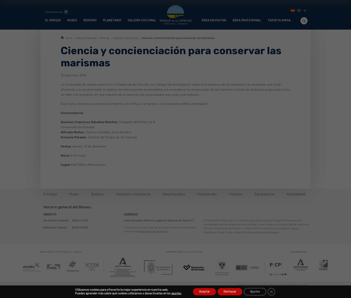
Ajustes (255, 291)
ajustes (176, 293)
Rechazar (230, 291)
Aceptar (204, 291)
